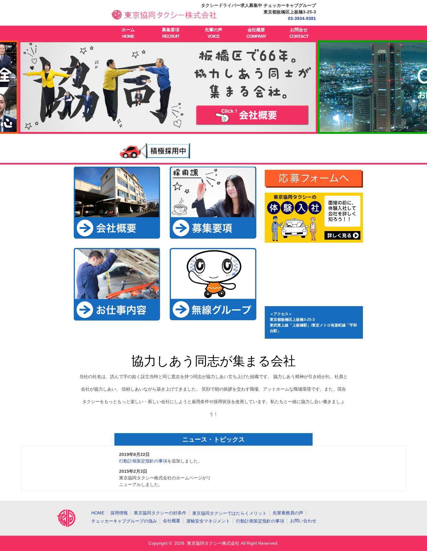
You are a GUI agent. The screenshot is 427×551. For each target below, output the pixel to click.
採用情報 (119, 513)
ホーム (128, 33)
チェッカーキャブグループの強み (124, 521)
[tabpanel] (213, 87)
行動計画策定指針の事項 (143, 460)
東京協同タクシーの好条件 (160, 513)
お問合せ (299, 33)
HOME (97, 513)
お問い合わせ (303, 520)
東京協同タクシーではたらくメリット (229, 513)
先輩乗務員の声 (288, 513)
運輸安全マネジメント (208, 521)
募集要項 (170, 33)
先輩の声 (213, 33)
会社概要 (256, 33)
